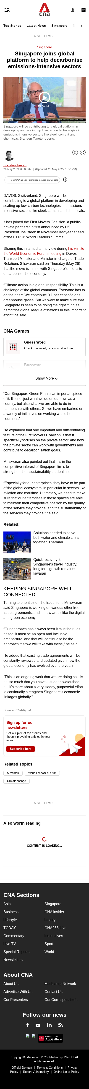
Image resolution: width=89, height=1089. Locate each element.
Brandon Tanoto (14, 165)
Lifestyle (10, 920)
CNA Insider (54, 912)
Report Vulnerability (36, 1071)
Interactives (53, 936)
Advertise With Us (17, 992)
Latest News (36, 25)
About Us (10, 984)
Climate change (16, 781)
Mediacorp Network (60, 984)
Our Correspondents (60, 1000)
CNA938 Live (55, 928)
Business (10, 912)
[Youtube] (38, 1025)
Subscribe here (20, 748)
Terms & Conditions (50, 1067)
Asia (7, 904)
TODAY (9, 928)
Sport (48, 944)
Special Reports (16, 952)
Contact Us (53, 992)
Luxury (49, 920)
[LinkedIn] (49, 1026)
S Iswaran (13, 773)
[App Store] (33, 1037)
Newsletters (13, 960)
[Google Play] (27, 1037)
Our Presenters (15, 1000)
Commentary (13, 936)
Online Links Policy (66, 1071)
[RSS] (60, 1025)
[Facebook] (27, 1025)
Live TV (9, 944)
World (49, 952)
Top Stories (12, 25)
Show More (44, 378)
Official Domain (22, 1067)
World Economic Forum (42, 773)
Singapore (59, 25)
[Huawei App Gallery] (50, 1038)
